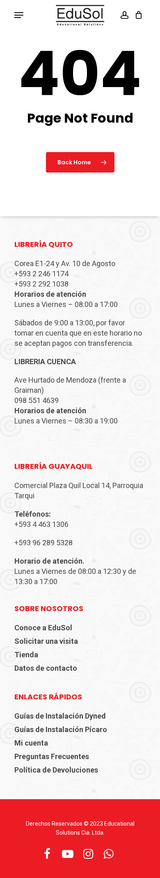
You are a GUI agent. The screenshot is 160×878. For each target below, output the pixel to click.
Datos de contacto (45, 668)
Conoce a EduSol (43, 627)
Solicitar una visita (46, 641)
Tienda (26, 654)
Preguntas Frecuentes (51, 756)
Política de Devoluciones (56, 770)
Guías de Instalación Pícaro (60, 729)
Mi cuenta (31, 743)
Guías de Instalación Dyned (60, 716)
